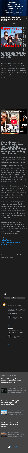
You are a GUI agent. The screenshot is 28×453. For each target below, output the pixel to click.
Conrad (14, 316)
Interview (7, 298)
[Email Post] (5, 294)
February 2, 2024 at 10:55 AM (14, 330)
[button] (26, 18)
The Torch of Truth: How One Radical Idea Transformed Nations (10, 424)
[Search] (26, 3)
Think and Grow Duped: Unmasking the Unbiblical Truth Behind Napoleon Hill (11, 380)
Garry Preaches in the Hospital (10, 242)
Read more (23, 396)
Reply (9, 325)
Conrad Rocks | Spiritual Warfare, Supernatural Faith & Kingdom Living (14, 5)
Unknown (10, 304)
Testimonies (21, 298)
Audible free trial (6, 240)
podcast (14, 298)
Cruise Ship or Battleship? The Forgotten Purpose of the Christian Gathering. (11, 402)
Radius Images (17, 449)
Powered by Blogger (15, 447)
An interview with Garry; (8, 244)
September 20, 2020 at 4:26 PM (15, 305)
